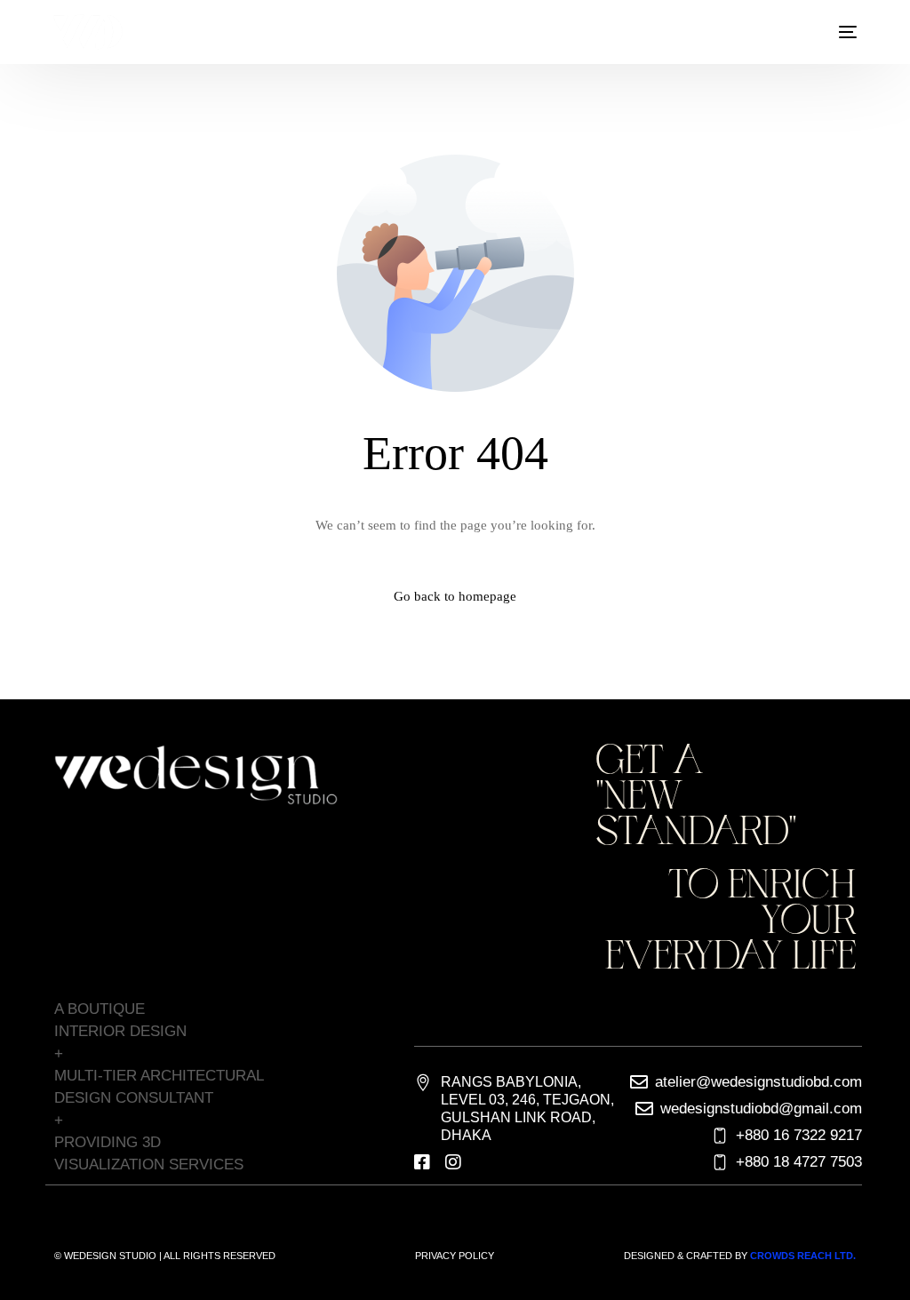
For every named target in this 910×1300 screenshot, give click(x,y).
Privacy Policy (454, 1255)
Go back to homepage (455, 596)
